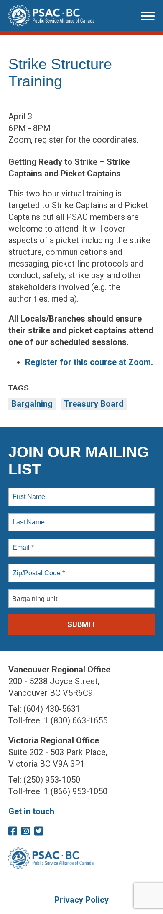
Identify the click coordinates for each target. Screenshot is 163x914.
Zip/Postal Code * (37, 568)
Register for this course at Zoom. (89, 362)
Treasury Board (94, 404)
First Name (28, 491)
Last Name (27, 517)
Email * (22, 542)
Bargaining (32, 404)
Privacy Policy (81, 900)
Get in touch (31, 811)
